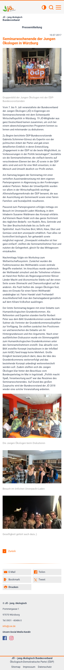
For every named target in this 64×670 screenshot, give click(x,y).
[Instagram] (11, 638)
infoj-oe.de (9, 626)
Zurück (12, 551)
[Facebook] (5, 638)
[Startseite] (9, 8)
